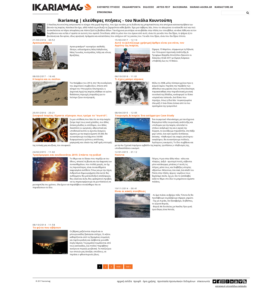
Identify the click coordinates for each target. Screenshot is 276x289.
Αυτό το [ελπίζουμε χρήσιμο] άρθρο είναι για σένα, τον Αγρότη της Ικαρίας (149, 44)
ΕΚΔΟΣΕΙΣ (148, 7)
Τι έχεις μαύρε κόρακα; (129, 79)
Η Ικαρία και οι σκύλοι (46, 79)
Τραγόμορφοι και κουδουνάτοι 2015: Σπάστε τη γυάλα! (67, 154)
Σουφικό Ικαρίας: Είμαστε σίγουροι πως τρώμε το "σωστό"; (70, 115)
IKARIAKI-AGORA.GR (201, 7)
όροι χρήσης (149, 281)
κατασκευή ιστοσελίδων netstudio (231, 286)
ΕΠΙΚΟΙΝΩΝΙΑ (104, 12)
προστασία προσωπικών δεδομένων (176, 281)
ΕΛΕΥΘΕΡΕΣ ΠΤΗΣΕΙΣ (108, 7)
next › (118, 266)
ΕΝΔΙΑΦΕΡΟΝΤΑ (131, 7)
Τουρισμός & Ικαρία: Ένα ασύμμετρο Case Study (144, 115)
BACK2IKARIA (180, 7)
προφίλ (137, 281)
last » (128, 266)
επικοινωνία (203, 281)
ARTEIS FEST (163, 7)
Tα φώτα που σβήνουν (47, 227)
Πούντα (119, 154)
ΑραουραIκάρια (42, 42)
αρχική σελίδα (124, 281)
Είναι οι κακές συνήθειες (130, 191)
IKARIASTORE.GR (224, 7)
